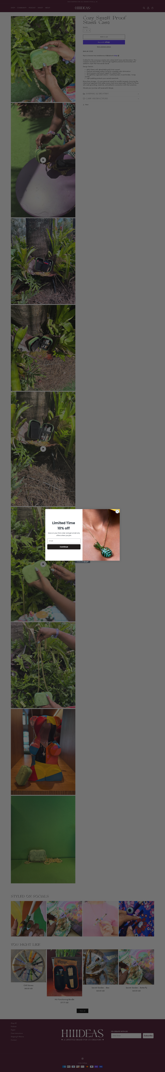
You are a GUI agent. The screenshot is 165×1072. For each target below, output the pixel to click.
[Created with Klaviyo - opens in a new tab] (82, 562)
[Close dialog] (117, 511)
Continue (64, 547)
